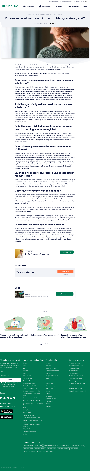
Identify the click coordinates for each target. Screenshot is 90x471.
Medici (60, 6)
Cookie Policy (27, 410)
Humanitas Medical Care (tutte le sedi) (33, 445)
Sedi (24, 365)
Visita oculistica (73, 370)
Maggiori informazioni (64, 294)
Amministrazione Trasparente (31, 400)
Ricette (48, 391)
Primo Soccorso (50, 386)
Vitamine (48, 406)
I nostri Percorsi (74, 6)
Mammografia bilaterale (75, 388)
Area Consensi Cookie (29, 415)
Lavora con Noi (27, 378)
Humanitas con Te (80, 1)
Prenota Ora (65, 271)
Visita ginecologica (74, 368)
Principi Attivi (49, 388)
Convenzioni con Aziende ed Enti (32, 398)
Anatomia (48, 365)
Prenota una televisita (67, 1)
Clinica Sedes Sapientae (29, 451)
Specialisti (49, 396)
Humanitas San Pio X (65, 445)
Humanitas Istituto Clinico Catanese (46, 451)
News (85, 6)
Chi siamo (25, 363)
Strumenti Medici (51, 398)
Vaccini (48, 403)
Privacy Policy (27, 412)
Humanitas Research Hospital (51, 445)
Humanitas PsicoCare (29, 383)
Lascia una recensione (29, 431)
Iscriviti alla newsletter (54, 1)
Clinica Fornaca (74, 448)
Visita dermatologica (75, 363)
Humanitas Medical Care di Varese (26, 75)
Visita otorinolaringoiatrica (76, 375)
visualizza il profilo (66, 255)
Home (29, 14)
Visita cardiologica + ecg (76, 365)
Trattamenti (49, 401)
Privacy (25, 407)
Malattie (48, 378)
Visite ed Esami (46, 6)
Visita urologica (73, 381)
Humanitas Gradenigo (63, 448)
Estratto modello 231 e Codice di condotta (32, 421)
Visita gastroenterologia (75, 378)
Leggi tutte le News (44, 344)
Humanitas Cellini (51, 448)
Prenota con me (66, 252)
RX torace (71, 386)
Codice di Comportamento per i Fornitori (32, 425)
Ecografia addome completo (77, 383)
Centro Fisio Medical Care (30, 386)
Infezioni (48, 373)
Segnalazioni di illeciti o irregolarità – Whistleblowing (33, 404)
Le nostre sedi (30, 6)
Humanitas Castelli (28, 448)
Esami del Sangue (51, 368)
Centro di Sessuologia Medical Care (33, 391)
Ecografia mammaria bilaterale (77, 391)
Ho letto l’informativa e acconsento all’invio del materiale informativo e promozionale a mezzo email (10, 384)
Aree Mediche (27, 375)
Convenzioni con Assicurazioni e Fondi (32, 394)
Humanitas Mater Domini (78, 445)
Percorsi (25, 370)
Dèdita (25, 434)
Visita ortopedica (73, 373)
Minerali (48, 381)
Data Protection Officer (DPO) (31, 417)
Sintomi (48, 393)
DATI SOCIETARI (20, 467)
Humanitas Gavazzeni (40, 448)
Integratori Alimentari (52, 375)
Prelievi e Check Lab (29, 381)
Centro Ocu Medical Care (30, 388)
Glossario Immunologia (52, 370)
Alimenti (48, 363)
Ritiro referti (26, 429)
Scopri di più (65, 274)
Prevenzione (49, 383)
